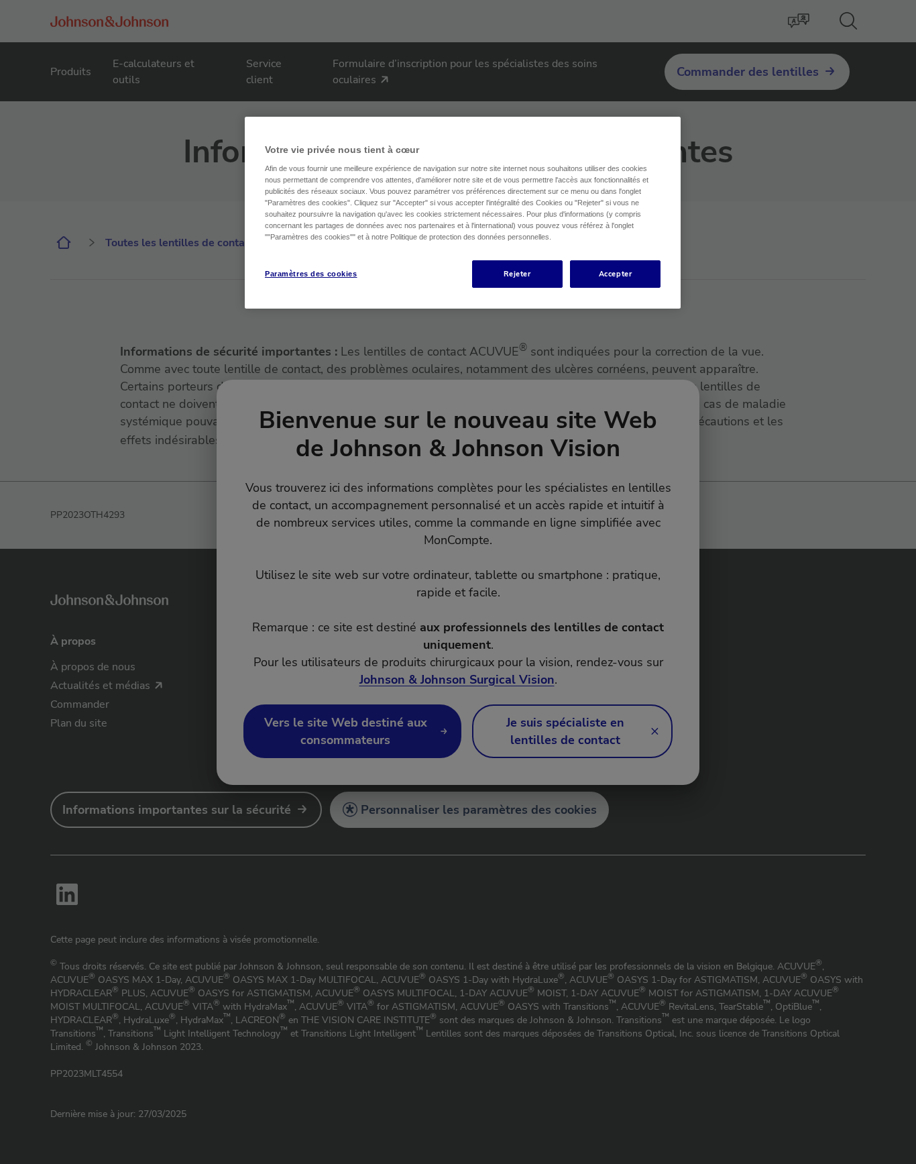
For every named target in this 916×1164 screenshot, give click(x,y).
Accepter (615, 273)
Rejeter (517, 273)
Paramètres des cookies (311, 274)
